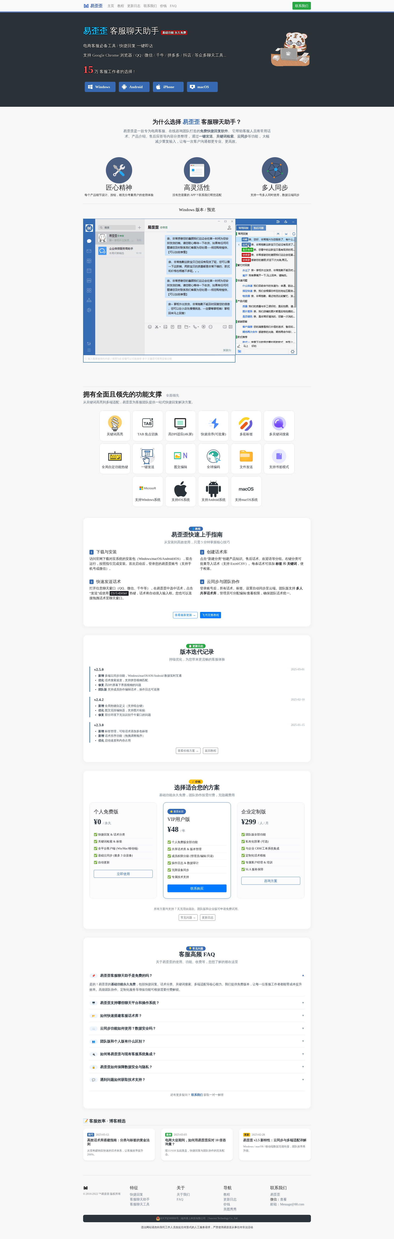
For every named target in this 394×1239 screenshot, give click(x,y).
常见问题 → (188, 917)
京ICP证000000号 (169, 1218)
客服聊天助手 (140, 1199)
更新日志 (133, 5)
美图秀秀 (230, 1209)
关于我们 (183, 1194)
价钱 (163, 5)
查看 (283, 1199)
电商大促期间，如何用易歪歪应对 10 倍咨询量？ (195, 1142)
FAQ (173, 5)
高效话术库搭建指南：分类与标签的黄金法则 (118, 1142)
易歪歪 (275, 1194)
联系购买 (197, 888)
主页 (111, 5)
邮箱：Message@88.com (287, 1204)
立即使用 (123, 873)
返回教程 (210, 750)
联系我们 (150, 5)
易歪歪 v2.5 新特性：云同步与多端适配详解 (274, 1140)
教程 (120, 5)
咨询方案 (270, 880)
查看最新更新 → (185, 615)
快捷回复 (136, 1194)
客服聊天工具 (140, 1204)
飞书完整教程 (210, 615)
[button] (197, 975)
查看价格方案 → (188, 750)
